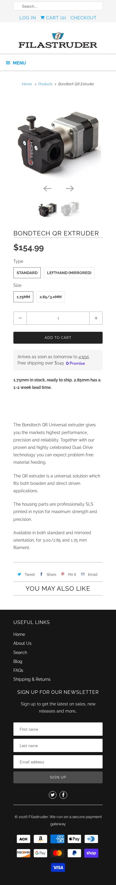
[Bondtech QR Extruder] (58, 138)
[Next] (69, 187)
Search (20, 652)
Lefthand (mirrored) (69, 273)
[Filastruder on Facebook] (63, 795)
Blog (17, 661)
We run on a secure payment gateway (75, 820)
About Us (22, 643)
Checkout (83, 18)
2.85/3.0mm (51, 297)
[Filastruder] (58, 40)
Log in (27, 18)
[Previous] (46, 187)
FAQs (18, 670)
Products (45, 84)
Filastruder (38, 817)
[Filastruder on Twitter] (53, 795)
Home (19, 634)
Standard (27, 273)
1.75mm (23, 297)
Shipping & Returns (32, 679)
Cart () (55, 18)
